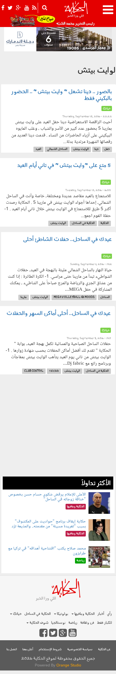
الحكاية (104, 223)
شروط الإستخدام (50, 649)
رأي (109, 613)
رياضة (72, 622)
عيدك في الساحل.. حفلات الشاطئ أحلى (67, 240)
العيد (38, 149)
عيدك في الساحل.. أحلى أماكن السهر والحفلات (58, 314)
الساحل (105, 297)
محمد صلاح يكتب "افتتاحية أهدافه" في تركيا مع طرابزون (47, 551)
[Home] (75, 13)
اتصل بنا (11, 649)
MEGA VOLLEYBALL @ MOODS (74, 297)
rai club (54, 371)
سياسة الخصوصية (80, 649)
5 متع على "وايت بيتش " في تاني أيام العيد (64, 166)
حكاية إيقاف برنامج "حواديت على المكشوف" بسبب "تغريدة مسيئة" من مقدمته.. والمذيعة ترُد (49, 524)
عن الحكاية (104, 649)
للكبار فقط (104, 622)
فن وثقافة (87, 622)
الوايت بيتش (81, 149)
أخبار (100, 613)
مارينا (24, 297)
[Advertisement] (58, 428)
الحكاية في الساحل (83, 223)
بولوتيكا (62, 613)
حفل (107, 149)
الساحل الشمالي (57, 149)
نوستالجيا (58, 622)
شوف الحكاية (39, 622)
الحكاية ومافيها (84, 613)
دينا (96, 149)
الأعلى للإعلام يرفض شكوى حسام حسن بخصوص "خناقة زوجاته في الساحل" (47, 497)
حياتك (17, 613)
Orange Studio (68, 665)
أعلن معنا (27, 649)
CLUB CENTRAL (33, 371)
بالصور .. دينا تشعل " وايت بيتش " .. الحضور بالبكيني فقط (61, 95)
